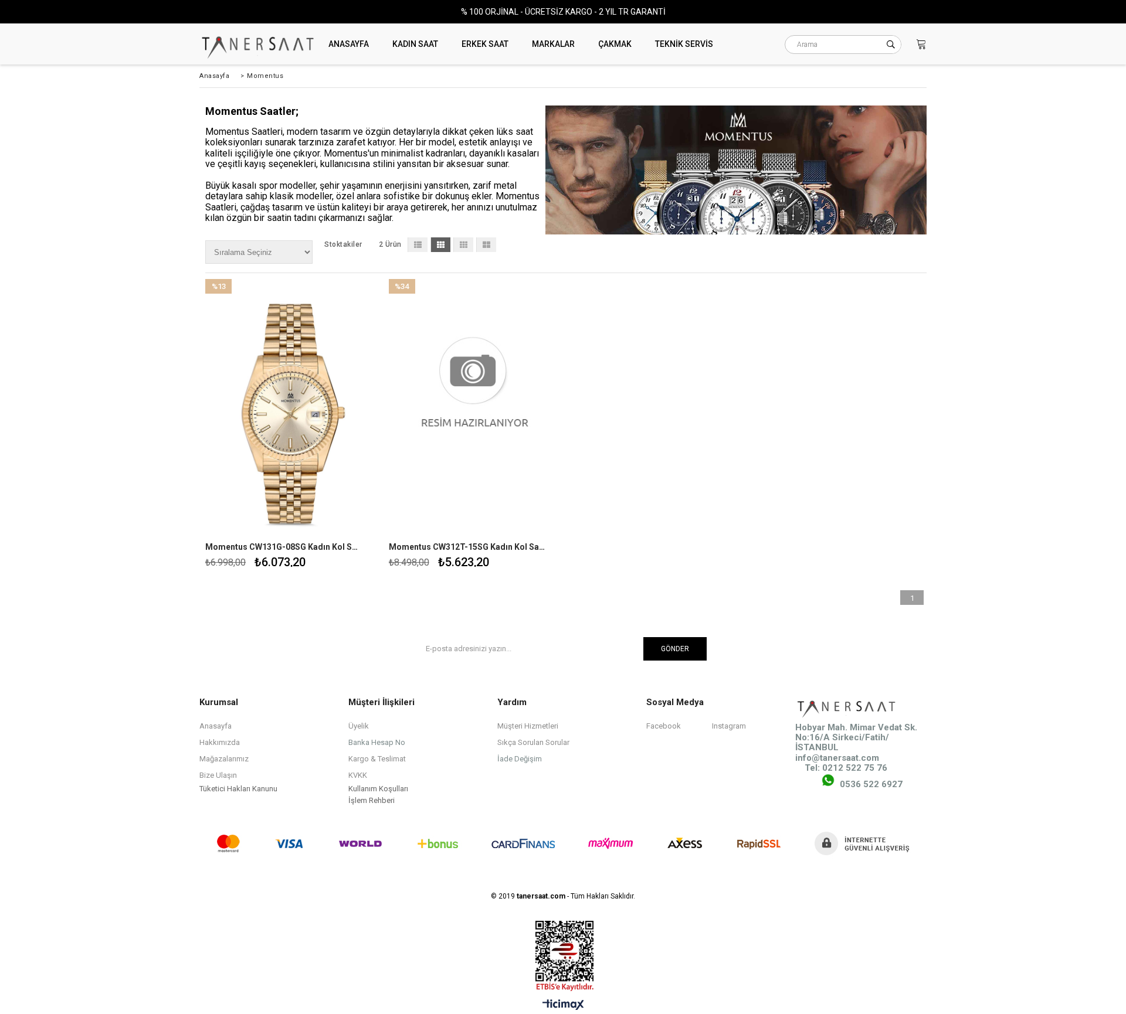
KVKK (357, 775)
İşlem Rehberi (371, 800)
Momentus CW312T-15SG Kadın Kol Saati (467, 547)
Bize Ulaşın (218, 775)
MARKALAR (553, 44)
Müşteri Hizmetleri (527, 726)
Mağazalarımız (224, 758)
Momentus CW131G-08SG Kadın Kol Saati (283, 547)
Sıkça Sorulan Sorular (533, 742)
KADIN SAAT (415, 44)
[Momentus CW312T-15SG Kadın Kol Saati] (475, 407)
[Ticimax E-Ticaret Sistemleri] (563, 1005)
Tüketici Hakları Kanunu (238, 788)
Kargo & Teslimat (377, 758)
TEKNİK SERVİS (684, 44)
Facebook (663, 726)
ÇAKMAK (615, 44)
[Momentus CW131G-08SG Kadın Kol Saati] (291, 407)
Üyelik (358, 726)
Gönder (675, 649)
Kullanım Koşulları (378, 788)
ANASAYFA (348, 44)
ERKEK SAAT (485, 44)
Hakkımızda (219, 742)
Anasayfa (215, 726)
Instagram (729, 726)
